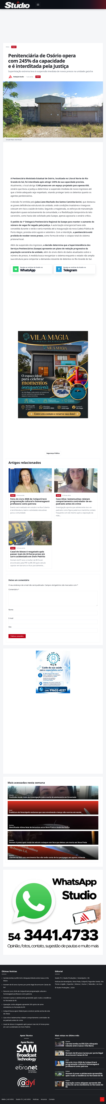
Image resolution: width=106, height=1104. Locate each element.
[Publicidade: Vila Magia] (53, 374)
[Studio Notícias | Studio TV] (17, 4)
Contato (52, 1099)
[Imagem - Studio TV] (53, 911)
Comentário (13, 589)
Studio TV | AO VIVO (23, 1099)
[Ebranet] (26, 1068)
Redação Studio (18, 77)
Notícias (36, 1099)
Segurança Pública (53, 453)
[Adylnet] (26, 1082)
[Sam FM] (26, 1051)
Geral (14, 47)
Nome (10, 610)
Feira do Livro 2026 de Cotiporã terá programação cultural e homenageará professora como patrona (29, 501)
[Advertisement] (53, 24)
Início (7, 47)
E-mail (10, 618)
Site (9, 627)
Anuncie (44, 1099)
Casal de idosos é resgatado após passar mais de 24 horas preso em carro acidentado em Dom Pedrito (27, 554)
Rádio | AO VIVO (8, 1099)
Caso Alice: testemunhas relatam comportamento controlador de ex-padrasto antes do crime (74, 501)
